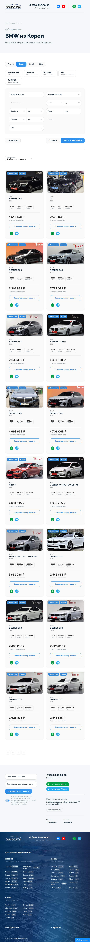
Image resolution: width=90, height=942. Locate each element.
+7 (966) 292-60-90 (39, 6)
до (67, 103)
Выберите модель (55, 94)
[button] (82, 940)
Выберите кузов (17, 103)
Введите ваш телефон (16, 777)
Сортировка (11, 157)
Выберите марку (17, 94)
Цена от (51, 103)
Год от (50, 111)
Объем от (14, 119)
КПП (12, 128)
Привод (51, 119)
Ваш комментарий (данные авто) (20, 784)
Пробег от (15, 111)
